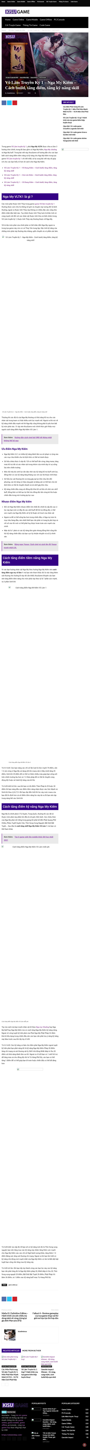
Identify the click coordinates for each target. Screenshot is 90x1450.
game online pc (13, 1285)
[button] (85, 19)
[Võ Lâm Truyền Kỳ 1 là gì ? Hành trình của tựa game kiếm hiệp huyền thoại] (30, 1361)
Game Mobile (21, 1)
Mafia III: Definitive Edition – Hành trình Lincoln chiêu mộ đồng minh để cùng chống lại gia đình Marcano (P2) (15, 1317)
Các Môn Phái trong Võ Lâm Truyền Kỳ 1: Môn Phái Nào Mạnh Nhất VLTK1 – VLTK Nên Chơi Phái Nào (10, 1374)
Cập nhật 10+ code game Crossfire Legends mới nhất (73, 127)
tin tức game (21, 1415)
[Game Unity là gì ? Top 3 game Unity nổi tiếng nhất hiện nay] (36, 1411)
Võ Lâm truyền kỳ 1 (19, 147)
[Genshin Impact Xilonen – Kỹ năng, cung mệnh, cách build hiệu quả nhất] (49, 1361)
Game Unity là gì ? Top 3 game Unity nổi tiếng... (50, 1411)
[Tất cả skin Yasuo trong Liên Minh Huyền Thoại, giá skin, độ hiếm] (36, 1435)
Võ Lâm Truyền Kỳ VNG (17, 30)
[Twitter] (79, 5)
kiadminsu (11, 93)
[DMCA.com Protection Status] (9, 1413)
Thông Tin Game (64, 1)
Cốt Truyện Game (51, 1)
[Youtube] (86, 5)
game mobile (13, 1423)
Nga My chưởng (50, 150)
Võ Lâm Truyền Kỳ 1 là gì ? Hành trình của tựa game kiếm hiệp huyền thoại (75, 120)
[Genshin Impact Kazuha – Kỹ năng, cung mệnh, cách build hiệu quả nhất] (36, 1422)
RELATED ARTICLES (11, 1351)
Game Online (11, 1)
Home (3, 1)
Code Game (74, 1)
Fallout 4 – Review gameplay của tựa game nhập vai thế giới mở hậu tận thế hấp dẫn (45, 1315)
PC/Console (40, 1)
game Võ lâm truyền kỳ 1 (45, 204)
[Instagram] (75, 5)
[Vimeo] (82, 5)
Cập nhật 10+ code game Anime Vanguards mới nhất (75, 139)
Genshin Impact (46, 1366)
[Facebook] (71, 5)
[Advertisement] (60, 11)
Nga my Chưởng (42, 1027)
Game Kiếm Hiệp (24, 77)
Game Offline (31, 1)
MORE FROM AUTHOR (31, 1351)
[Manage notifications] (84, 1445)
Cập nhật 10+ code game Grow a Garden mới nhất (75, 133)
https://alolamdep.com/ (12, 1435)
